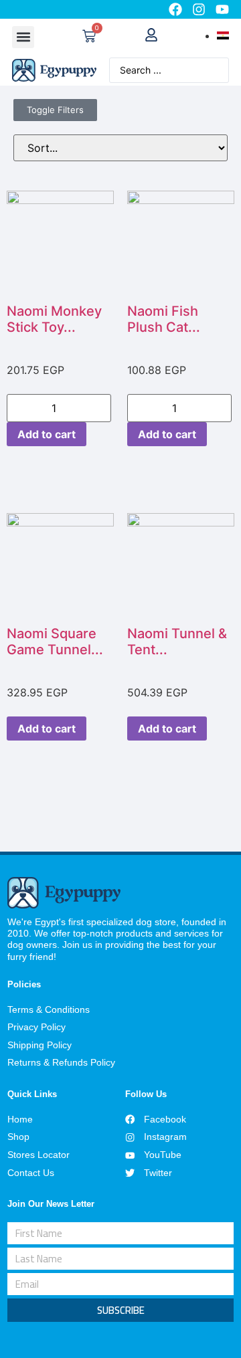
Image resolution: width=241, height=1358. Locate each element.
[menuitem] (223, 35)
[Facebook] (175, 9)
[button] (23, 37)
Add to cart (46, 434)
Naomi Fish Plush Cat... (163, 319)
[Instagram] (199, 9)
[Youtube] (222, 9)
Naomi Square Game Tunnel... (55, 641)
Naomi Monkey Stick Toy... (54, 319)
